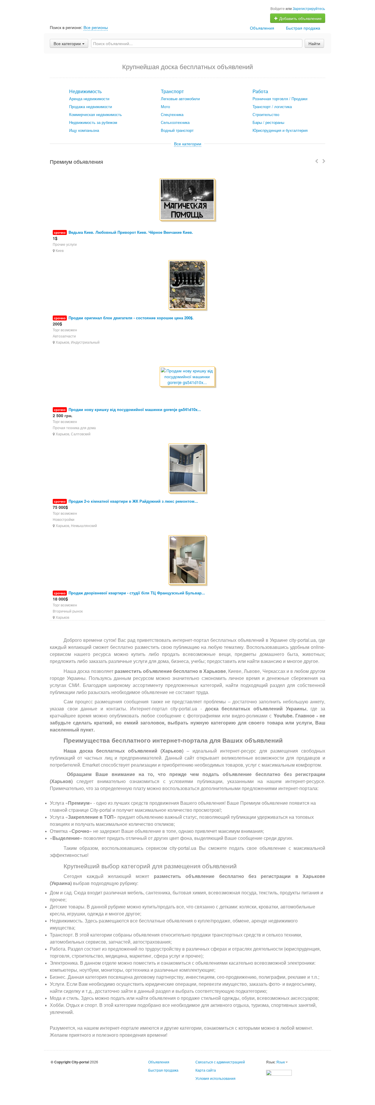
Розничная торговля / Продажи (280, 98)
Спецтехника (172, 114)
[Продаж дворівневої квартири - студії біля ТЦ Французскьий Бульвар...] (187, 560)
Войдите (277, 8)
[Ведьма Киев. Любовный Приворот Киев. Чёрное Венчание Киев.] (188, 199)
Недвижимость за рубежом (93, 122)
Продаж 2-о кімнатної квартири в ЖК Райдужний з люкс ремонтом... (133, 501)
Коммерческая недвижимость (95, 114)
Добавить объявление (300, 18)
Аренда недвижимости (89, 98)
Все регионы (95, 27)
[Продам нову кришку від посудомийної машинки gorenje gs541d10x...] (188, 376)
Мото (165, 106)
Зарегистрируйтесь (309, 8)
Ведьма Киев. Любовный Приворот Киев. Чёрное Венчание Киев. (131, 232)
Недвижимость (85, 91)
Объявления (262, 28)
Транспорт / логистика (272, 106)
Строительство (266, 114)
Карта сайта (205, 1070)
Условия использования (215, 1078)
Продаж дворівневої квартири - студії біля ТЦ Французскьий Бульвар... (137, 593)
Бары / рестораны (268, 122)
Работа (260, 91)
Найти (314, 43)
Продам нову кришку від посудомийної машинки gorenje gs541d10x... (135, 409)
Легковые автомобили (180, 98)
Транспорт (172, 91)
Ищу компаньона (84, 130)
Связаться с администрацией (220, 1061)
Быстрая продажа (303, 28)
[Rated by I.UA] (279, 1072)
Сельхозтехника (175, 122)
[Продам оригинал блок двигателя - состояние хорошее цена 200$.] (187, 285)
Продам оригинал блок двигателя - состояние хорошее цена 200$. (131, 317)
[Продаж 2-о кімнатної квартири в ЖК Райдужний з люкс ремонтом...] (187, 469)
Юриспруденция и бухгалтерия (280, 130)
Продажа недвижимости (90, 106)
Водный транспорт (177, 130)
